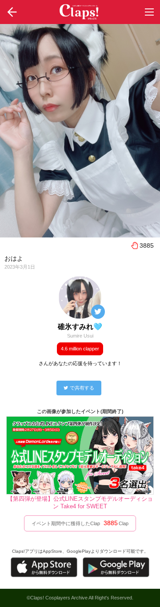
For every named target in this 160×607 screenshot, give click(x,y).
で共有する (82, 387)
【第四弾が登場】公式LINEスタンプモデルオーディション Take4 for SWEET (80, 502)
